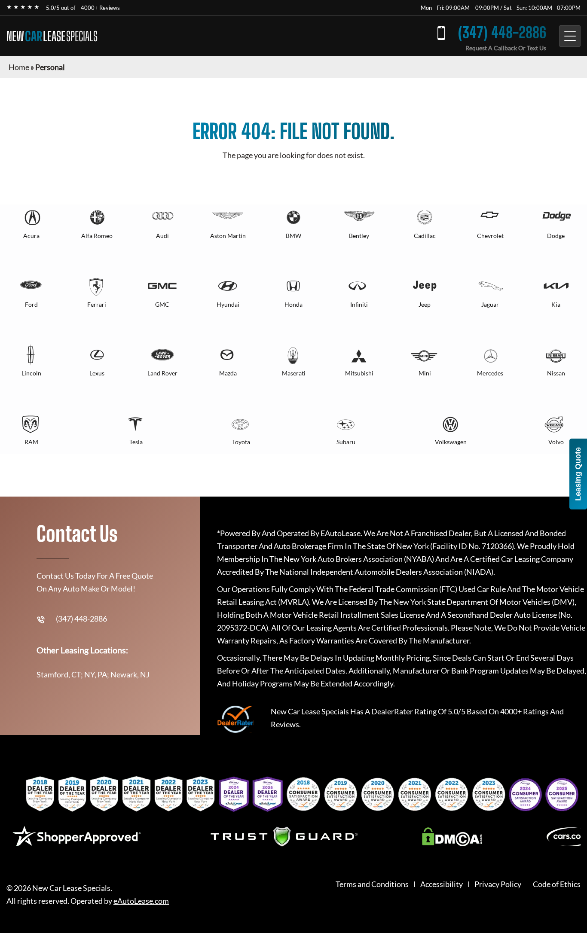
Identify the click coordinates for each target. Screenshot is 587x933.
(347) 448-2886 (502, 32)
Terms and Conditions (372, 884)
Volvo (556, 441)
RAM (31, 441)
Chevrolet (490, 235)
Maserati (294, 373)
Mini (425, 373)
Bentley (359, 235)
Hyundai (228, 304)
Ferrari (96, 304)
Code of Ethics (557, 884)
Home (19, 67)
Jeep (425, 304)
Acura (31, 235)
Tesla (136, 441)
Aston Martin (228, 235)
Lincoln (31, 373)
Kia (555, 304)
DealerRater (392, 711)
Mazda (228, 373)
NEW (52, 36)
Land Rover (162, 373)
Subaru (345, 441)
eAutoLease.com (141, 901)
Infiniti (359, 304)
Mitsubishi (359, 373)
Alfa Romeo (97, 235)
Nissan (556, 373)
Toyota (241, 441)
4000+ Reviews (100, 7)
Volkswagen (451, 441)
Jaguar (490, 304)
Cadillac (425, 235)
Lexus (96, 373)
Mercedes (490, 373)
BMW (293, 235)
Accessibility (441, 884)
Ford (31, 304)
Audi (162, 235)
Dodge (556, 235)
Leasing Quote (578, 474)
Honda (293, 304)
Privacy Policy (497, 884)
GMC (162, 304)
